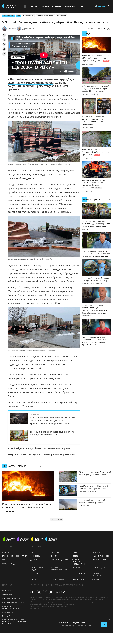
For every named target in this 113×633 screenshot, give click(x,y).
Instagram (34, 454)
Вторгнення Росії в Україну (51, 6)
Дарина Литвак (28, 29)
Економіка (35, 556)
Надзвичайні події (100, 556)
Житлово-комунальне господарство (78, 562)
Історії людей (98, 568)
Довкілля (34, 560)
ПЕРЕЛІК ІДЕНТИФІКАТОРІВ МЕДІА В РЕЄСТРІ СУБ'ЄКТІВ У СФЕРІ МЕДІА (14, 622)
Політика (34, 574)
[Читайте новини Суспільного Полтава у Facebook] (32, 592)
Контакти (6, 591)
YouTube (57, 454)
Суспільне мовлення (12, 598)
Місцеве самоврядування (45, 15)
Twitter (46, 454)
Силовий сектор (79, 568)
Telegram (13, 454)
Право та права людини (37, 569)
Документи (7, 612)
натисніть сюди (61, 606)
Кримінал (76, 552)
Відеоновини (61, 15)
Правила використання (13, 602)
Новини (5, 552)
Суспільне (70, 604)
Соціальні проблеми (97, 575)
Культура (96, 552)
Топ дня (95, 580)
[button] (4, 35)
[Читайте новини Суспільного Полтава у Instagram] (45, 592)
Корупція (55, 552)
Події (32, 552)
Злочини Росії (78, 574)
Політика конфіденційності (10, 607)
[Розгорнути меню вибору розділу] (25, 6)
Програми (6, 616)
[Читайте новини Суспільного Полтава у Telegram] (63, 592)
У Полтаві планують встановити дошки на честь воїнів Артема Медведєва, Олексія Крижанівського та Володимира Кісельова (53, 420)
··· (88, 6)
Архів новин (7, 595)
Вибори (75, 556)
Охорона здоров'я (59, 560)
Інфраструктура (28, 15)
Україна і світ (70, 6)
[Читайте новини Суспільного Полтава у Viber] (57, 592)
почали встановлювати (33, 170)
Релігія (54, 574)
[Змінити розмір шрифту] (108, 29)
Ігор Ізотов (12, 29)
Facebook (70, 454)
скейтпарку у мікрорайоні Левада (30, 82)
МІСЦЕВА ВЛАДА (9, 564)
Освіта (54, 556)
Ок (104, 624)
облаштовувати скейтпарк (45, 291)
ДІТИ (18, 15)
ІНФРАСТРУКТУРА (8, 15)
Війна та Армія (57, 580)
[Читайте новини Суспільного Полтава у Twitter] (39, 592)
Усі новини (33, 6)
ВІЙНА (4, 560)
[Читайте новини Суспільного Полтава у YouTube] (51, 592)
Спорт (80, 6)
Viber (23, 454)
